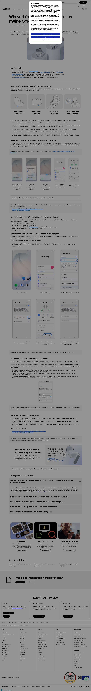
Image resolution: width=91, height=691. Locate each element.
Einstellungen (45, 40)
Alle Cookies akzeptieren (45, 34)
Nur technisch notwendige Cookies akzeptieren (45, 37)
